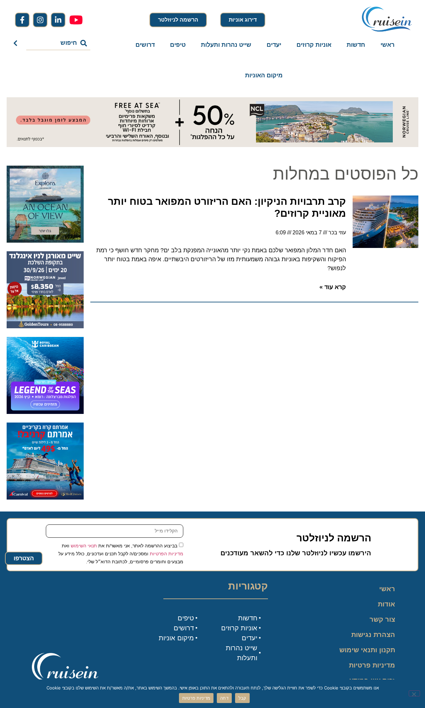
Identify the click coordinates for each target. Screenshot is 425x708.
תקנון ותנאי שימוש (367, 650)
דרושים (145, 44)
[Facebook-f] (22, 20)
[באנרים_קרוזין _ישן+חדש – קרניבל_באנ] (45, 497)
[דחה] (414, 693)
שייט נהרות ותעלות (226, 44)
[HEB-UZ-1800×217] (212, 145)
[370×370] (45, 326)
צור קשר (382, 619)
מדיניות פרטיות (372, 665)
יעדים (274, 44)
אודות (386, 604)
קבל (242, 698)
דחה (224, 698)
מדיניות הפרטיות (166, 553)
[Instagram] (40, 20)
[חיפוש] (17, 43)
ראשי (387, 44)
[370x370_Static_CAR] (45, 240)
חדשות (356, 44)
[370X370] (45, 412)
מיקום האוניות (264, 75)
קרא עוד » (332, 287)
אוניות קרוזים (314, 44)
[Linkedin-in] (58, 20)
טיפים (178, 44)
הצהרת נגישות (373, 634)
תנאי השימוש (84, 545)
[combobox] (58, 43)
